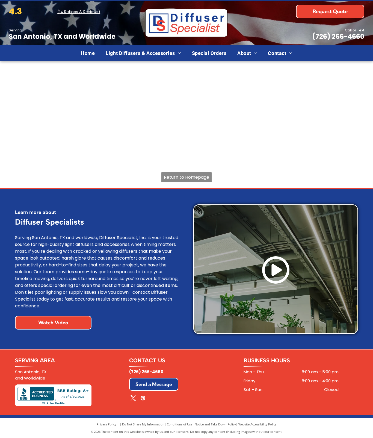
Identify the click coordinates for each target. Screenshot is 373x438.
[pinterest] (143, 399)
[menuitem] (87, 53)
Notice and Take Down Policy (215, 424)
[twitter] (133, 399)
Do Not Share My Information (143, 424)
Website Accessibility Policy (257, 424)
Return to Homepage (186, 177)
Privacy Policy (106, 424)
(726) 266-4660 (338, 36)
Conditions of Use (179, 424)
